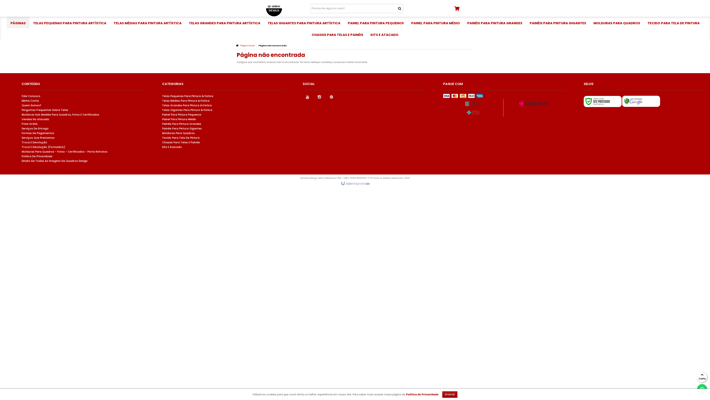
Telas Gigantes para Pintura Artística (187, 110)
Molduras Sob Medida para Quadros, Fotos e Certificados (60, 114)
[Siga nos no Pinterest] (331, 96)
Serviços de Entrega (35, 128)
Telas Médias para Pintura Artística (185, 101)
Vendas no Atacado (35, 119)
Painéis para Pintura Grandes (181, 124)
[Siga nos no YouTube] (307, 96)
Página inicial (247, 45)
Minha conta (30, 101)
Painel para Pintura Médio (179, 119)
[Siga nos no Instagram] (319, 96)
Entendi (450, 394)
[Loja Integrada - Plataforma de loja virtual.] (355, 183)
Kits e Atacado (172, 147)
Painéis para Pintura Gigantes (182, 128)
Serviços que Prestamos (38, 138)
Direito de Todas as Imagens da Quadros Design (55, 161)
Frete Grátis (30, 124)
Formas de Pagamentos (38, 133)
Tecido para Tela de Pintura (181, 138)
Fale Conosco (31, 96)
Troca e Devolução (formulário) (43, 147)
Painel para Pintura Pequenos (181, 114)
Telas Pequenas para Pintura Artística (187, 96)
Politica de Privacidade (37, 156)
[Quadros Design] (274, 8)
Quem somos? (31, 105)
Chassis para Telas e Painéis (181, 142)
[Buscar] (399, 8)
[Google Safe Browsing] (641, 101)
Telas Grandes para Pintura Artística (187, 105)
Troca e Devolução (34, 142)
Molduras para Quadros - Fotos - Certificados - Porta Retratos (64, 152)
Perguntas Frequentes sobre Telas (45, 110)
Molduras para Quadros (178, 133)
